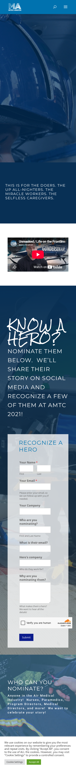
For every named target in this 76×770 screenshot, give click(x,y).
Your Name (28, 462)
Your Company (29, 505)
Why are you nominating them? (32, 578)
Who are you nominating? (28, 522)
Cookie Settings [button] (15, 762)
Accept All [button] (34, 762)
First (21, 473)
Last (39, 473)
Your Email (28, 481)
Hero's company (30, 557)
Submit (26, 637)
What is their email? (33, 543)
